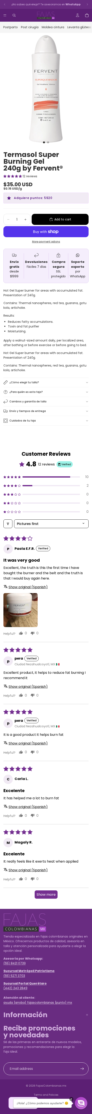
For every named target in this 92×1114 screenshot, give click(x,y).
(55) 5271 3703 (14, 976)
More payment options (46, 241)
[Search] (14, 15)
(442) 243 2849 (15, 988)
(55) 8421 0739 (14, 963)
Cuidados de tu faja (22, 420)
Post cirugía (30, 27)
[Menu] (5, 15)
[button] (13, 176)
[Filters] (7, 523)
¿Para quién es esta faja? (26, 392)
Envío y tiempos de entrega (27, 411)
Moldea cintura (53, 27)
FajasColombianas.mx (51, 1085)
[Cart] (87, 15)
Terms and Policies (46, 1095)
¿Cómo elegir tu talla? (24, 382)
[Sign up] (82, 1068)
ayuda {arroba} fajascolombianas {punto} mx (37, 1002)
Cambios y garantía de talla (27, 401)
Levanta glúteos (79, 27)
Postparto (10, 27)
